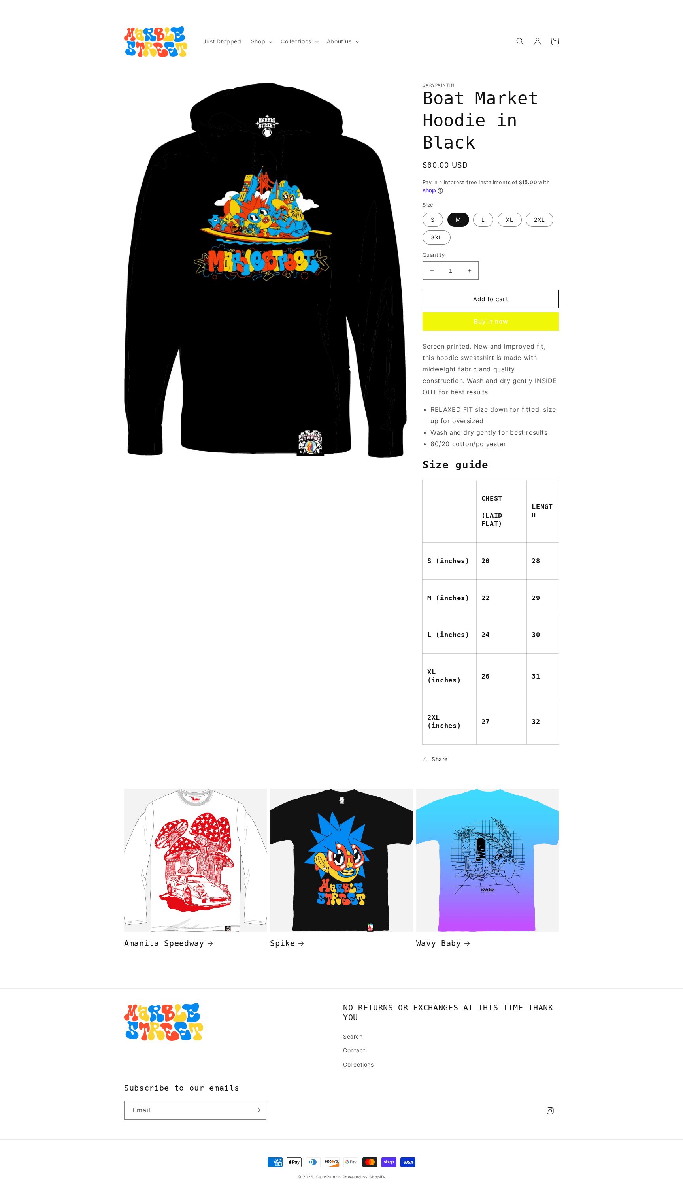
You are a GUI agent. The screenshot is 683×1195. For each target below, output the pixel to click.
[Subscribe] (257, 1110)
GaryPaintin (328, 1176)
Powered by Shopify (364, 1176)
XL (509, 219)
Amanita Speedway (164, 943)
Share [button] (440, 759)
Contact (354, 1050)
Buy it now (491, 321)
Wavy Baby (438, 943)
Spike (282, 943)
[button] (261, 41)
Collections (358, 1064)
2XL (539, 219)
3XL (436, 237)
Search (353, 1036)
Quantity (434, 255)
